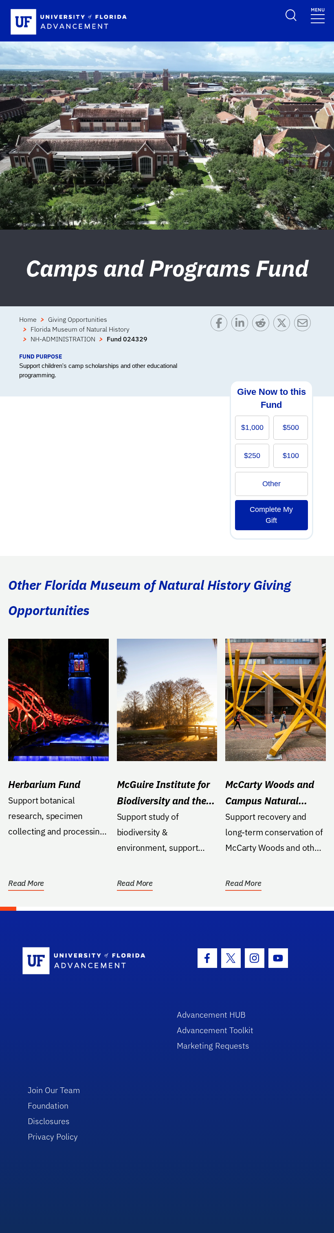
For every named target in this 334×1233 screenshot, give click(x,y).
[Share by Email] (304, 333)
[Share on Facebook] (221, 333)
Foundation (48, 1105)
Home (28, 319)
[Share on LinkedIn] (241, 333)
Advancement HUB (211, 1014)
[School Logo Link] (90, 961)
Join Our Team (54, 1090)
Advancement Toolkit (215, 1030)
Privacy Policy (53, 1136)
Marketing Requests (213, 1045)
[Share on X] (283, 333)
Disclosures (49, 1121)
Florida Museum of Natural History (80, 329)
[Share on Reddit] (262, 333)
